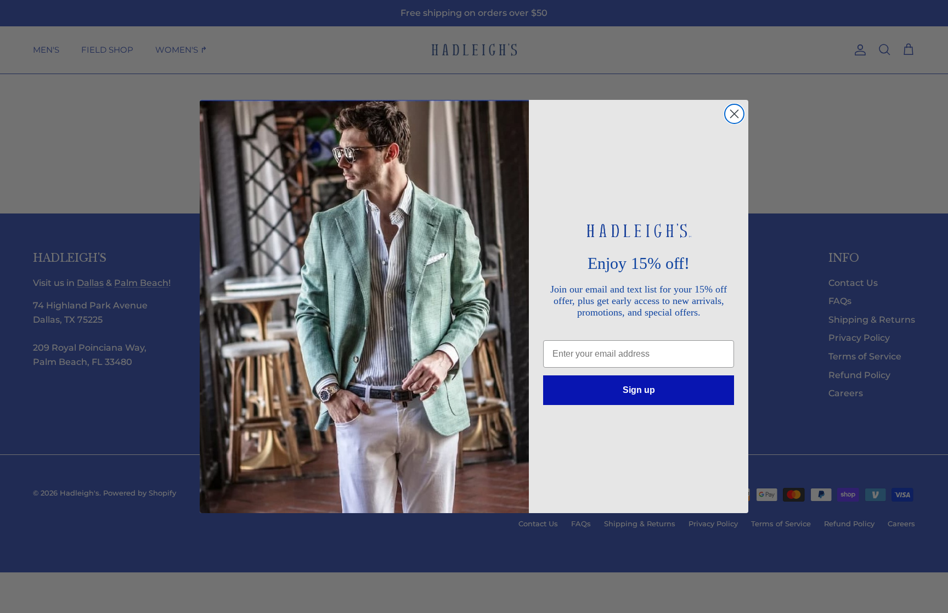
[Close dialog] (734, 113)
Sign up (639, 390)
